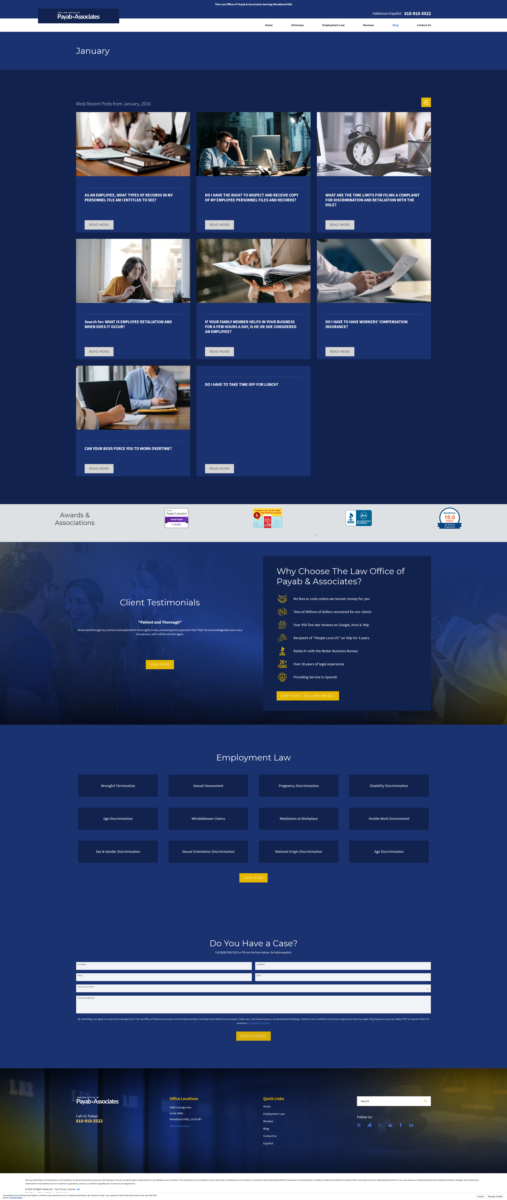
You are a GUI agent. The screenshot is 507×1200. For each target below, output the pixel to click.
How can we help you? (86, 998)
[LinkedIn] (411, 1125)
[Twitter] (380, 1125)
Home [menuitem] (269, 25)
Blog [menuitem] (395, 25)
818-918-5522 (417, 13)
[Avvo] (369, 1125)
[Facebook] (401, 1125)
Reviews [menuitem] (368, 25)
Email (259, 975)
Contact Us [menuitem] (424, 25)
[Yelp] (359, 1125)
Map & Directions (180, 1126)
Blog (266, 1128)
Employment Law (274, 1114)
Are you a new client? (86, 986)
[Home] (78, 15)
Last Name (261, 964)
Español (268, 1143)
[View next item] (316, 535)
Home (267, 1106)
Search (365, 1101)
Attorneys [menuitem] (297, 25)
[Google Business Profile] (390, 1125)
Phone (80, 975)
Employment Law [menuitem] (333, 25)
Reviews (268, 1121)
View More (160, 664)
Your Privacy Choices (65, 1189)
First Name (82, 964)
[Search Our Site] (425, 1101)
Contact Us (270, 1136)
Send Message (253, 1036)
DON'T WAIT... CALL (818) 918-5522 (308, 696)
